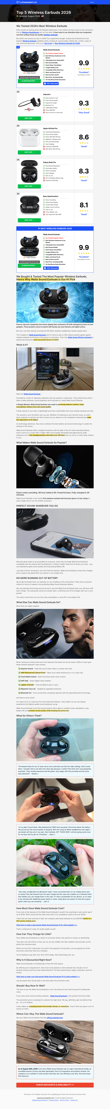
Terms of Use (64, 1100)
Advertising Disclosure (39, 1100)
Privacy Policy (53, 1100)
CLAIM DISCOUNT (28, 81)
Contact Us (74, 1100)
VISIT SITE (28, 118)
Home (92, 2)
